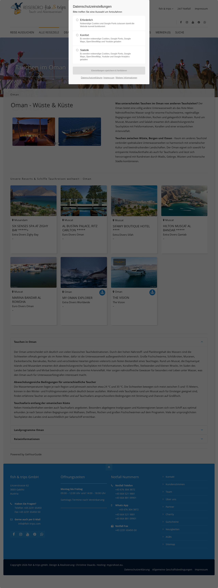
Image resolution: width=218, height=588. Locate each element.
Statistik (105, 55)
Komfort (105, 38)
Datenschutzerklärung (91, 77)
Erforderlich (107, 23)
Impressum (108, 77)
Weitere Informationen (126, 77)
